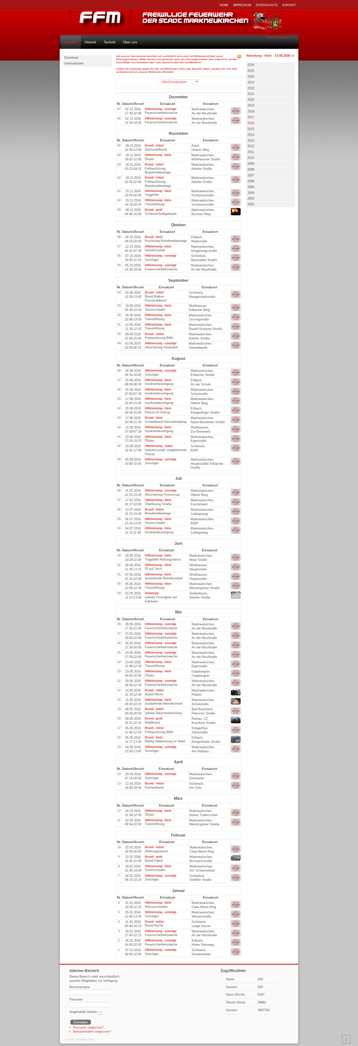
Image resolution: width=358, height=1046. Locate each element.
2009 (250, 163)
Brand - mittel (154, 145)
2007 (250, 175)
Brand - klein (153, 237)
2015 (250, 129)
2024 (250, 76)
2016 (250, 123)
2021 (250, 94)
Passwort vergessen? (88, 1027)
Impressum (242, 5)
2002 (250, 204)
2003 (250, 198)
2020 (250, 99)
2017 (250, 117)
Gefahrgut (152, 593)
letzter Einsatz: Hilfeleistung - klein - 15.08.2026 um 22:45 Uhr (257, 55)
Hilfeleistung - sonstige (161, 109)
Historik (90, 42)
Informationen (74, 63)
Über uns (130, 42)
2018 (250, 111)
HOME (224, 5)
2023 (250, 82)
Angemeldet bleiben (83, 1012)
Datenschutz (267, 5)
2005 (250, 187)
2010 (250, 158)
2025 (250, 71)
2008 (250, 169)
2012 (250, 146)
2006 (250, 181)
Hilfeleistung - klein (158, 155)
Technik (109, 42)
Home (270, 37)
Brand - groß (153, 209)
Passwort (76, 999)
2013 (250, 140)
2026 (250, 65)
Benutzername (79, 987)
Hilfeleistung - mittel (158, 446)
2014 (250, 134)
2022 (250, 88)
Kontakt (289, 5)
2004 (250, 193)
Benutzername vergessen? (92, 1031)
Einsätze (282, 37)
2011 (250, 152)
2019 (250, 105)
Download (71, 57)
